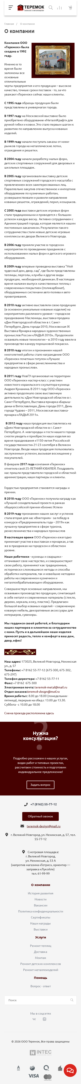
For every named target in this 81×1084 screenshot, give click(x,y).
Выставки (41, 929)
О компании (40, 885)
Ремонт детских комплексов (40, 964)
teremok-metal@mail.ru (51, 687)
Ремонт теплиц (40, 945)
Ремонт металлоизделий (40, 970)
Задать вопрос (40, 784)
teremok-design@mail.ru (43, 826)
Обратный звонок (40, 816)
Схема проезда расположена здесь (29, 713)
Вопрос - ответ (40, 986)
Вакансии (40, 905)
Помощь (40, 978)
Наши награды (40, 923)
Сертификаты (40, 917)
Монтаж (40, 958)
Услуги (40, 937)
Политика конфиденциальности (40, 911)
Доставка (40, 951)
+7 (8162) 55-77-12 (43, 804)
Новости (40, 899)
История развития (40, 893)
